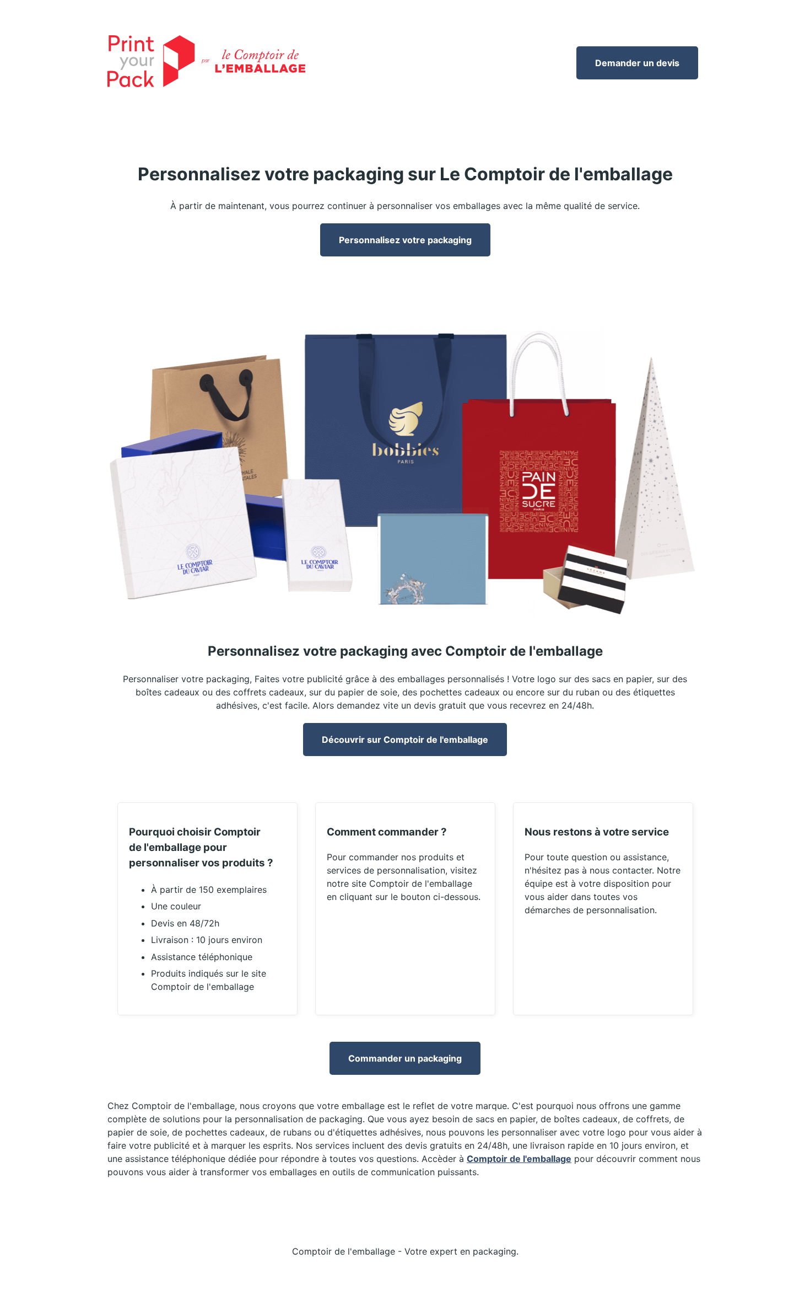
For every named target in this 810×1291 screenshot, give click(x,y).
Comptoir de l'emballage (519, 1158)
